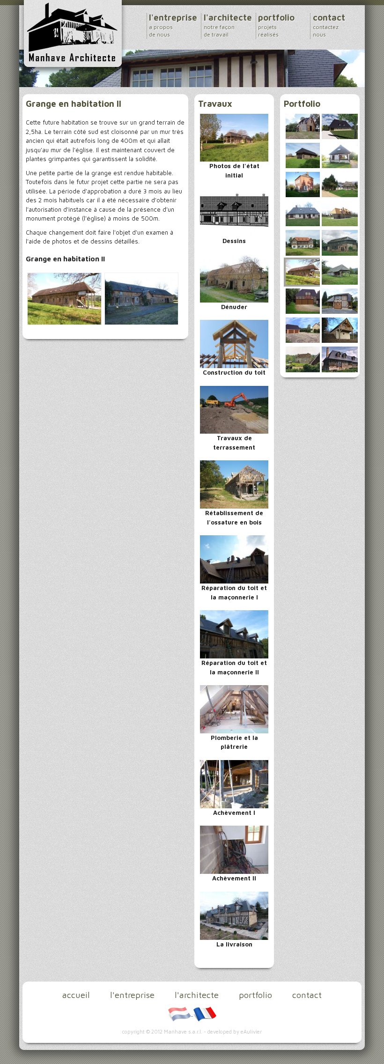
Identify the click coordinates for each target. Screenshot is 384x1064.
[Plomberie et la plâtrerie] (234, 708)
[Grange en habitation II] (304, 271)
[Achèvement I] (234, 783)
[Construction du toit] (234, 343)
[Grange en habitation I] (340, 242)
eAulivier (251, 1031)
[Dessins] (234, 211)
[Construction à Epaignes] (304, 213)
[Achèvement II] (234, 849)
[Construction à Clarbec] (340, 183)
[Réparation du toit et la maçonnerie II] (234, 633)
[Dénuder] (234, 277)
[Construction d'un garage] (304, 300)
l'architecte (228, 25)
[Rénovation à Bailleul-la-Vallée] (340, 125)
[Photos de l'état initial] (234, 136)
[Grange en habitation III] (340, 271)
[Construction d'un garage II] (340, 300)
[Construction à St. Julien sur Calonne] (340, 154)
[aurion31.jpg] (141, 298)
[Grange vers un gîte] (304, 154)
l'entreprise (173, 25)
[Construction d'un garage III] (304, 329)
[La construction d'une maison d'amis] (340, 329)
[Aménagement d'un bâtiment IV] (304, 125)
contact (329, 25)
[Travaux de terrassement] (234, 409)
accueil (76, 995)
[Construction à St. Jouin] (304, 183)
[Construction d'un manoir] (304, 242)
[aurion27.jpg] (64, 298)
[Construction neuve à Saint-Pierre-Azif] (340, 213)
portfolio (276, 25)
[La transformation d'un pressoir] (340, 358)
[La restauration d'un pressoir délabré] (304, 358)
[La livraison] (234, 914)
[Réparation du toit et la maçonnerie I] (234, 558)
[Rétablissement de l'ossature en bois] (234, 484)
